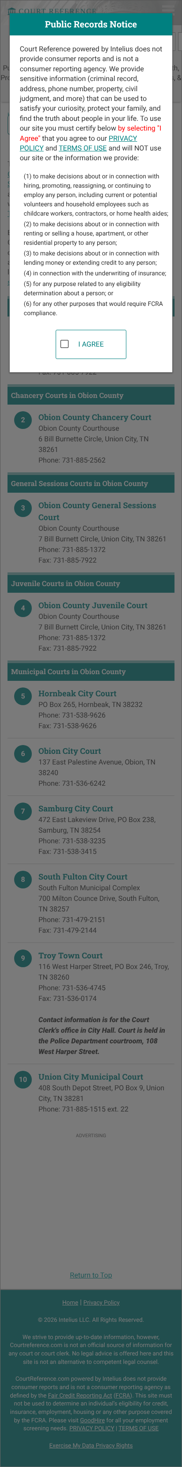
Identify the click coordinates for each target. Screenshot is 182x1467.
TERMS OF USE (83, 148)
